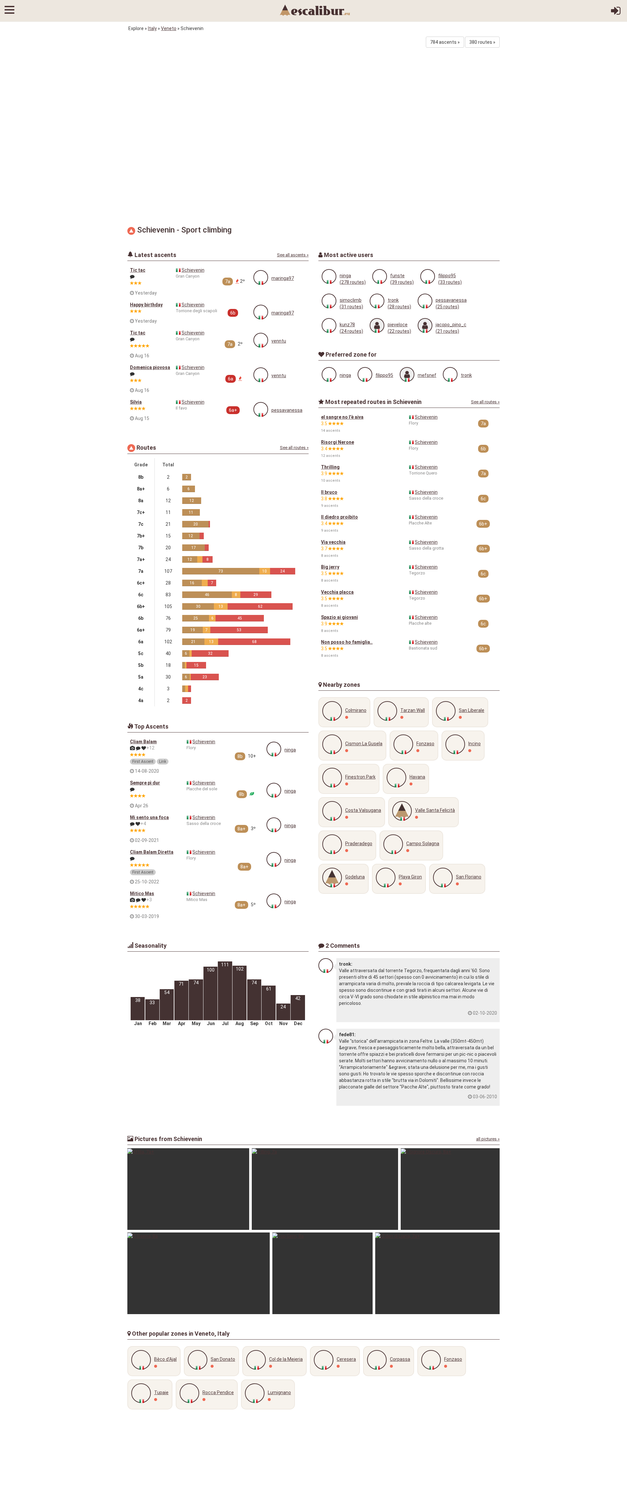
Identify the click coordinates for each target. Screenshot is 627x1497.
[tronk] (377, 301)
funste (397, 275)
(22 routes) (399, 331)
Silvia (136, 402)
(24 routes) (351, 331)
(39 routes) (402, 282)
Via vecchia (333, 542)
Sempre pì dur (145, 782)
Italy (152, 28)
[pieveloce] (377, 325)
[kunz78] (329, 325)
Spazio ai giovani (339, 617)
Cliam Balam (143, 741)
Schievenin (193, 270)
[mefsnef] (407, 374)
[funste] (379, 276)
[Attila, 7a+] (188, 1189)
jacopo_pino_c (451, 324)
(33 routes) (450, 282)
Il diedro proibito (339, 517)
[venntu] (260, 340)
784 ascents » (445, 42)
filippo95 (447, 275)
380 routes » (482, 42)
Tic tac (137, 270)
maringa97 (282, 278)
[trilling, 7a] (325, 1189)
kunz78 (347, 324)
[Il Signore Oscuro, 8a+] (450, 1189)
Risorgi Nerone (337, 442)
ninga (290, 749)
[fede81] (325, 1036)
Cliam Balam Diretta (151, 852)
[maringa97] (260, 277)
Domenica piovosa (150, 367)
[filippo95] (427, 276)
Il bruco (329, 492)
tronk (393, 300)
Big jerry (330, 567)
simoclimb (351, 300)
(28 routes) (399, 306)
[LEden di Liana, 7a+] (437, 1273)
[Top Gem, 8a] (322, 1273)
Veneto (168, 28)
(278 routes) (353, 282)
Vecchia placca (337, 592)
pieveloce (398, 324)
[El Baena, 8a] (198, 1273)
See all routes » (294, 447)
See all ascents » (293, 254)
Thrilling (330, 467)
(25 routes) (447, 306)
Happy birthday (146, 304)
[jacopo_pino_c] (425, 325)
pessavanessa (286, 410)
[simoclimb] (329, 301)
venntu (278, 341)
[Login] (615, 13)
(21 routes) (447, 331)
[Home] (315, 9)
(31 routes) (351, 306)
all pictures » (488, 1138)
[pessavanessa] (260, 409)
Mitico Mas (142, 893)
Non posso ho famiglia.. (347, 642)
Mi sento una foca (149, 817)
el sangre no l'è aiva (342, 417)
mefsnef (427, 375)
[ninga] (273, 749)
